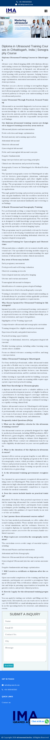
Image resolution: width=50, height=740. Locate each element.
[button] (4, 27)
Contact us (6, 702)
